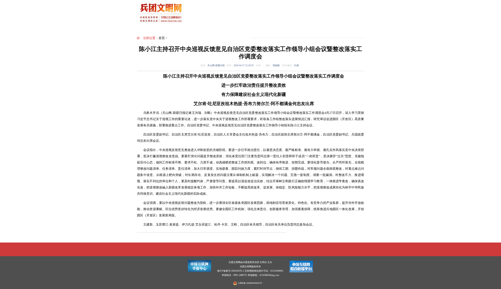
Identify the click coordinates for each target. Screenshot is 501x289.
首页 (162, 38)
